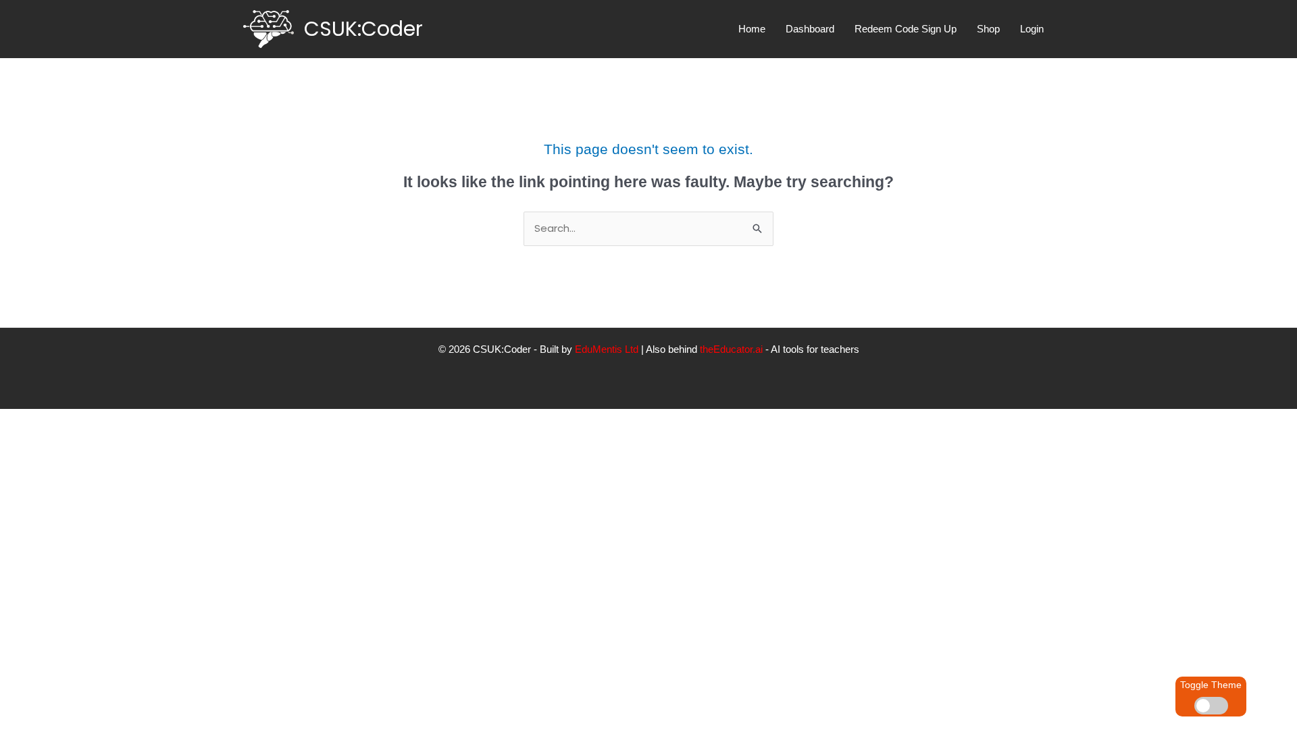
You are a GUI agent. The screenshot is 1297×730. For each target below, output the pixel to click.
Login (1032, 28)
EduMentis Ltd (606, 349)
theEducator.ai (731, 349)
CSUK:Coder (363, 28)
